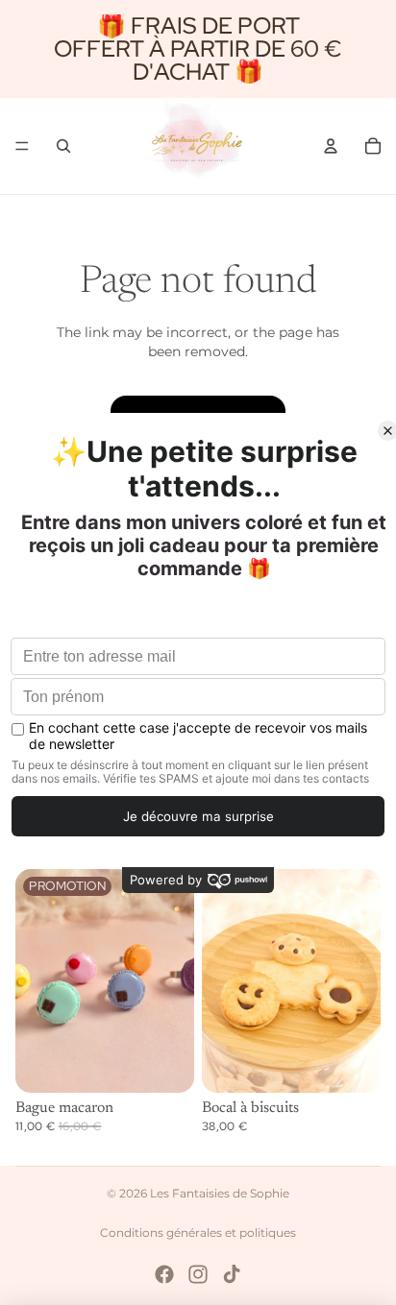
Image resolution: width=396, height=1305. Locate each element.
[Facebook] (164, 1274)
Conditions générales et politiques (198, 1232)
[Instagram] (198, 1274)
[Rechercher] (63, 146)
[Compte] (330, 146)
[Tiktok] (231, 1274)
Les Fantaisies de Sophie (219, 1193)
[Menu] (22, 146)
